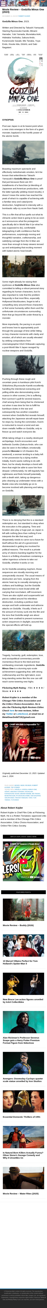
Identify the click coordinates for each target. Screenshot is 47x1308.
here (12, 710)
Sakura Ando (9, 798)
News (22, 785)
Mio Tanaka (36, 794)
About (28, 1266)
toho (30, 798)
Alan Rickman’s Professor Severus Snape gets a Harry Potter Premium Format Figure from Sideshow (21, 1040)
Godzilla (18, 789)
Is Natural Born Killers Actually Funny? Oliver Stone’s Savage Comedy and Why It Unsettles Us (23, 1155)
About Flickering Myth (28, 1269)
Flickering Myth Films (28, 1262)
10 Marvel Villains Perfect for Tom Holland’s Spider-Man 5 (20, 962)
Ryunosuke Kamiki (23, 796)
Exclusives (28, 1234)
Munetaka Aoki (10, 796)
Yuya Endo (15, 800)
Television (28, 1246)
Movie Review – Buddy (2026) (18, 925)
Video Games (28, 1254)
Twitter (9, 714)
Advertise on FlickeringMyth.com (28, 1273)
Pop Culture (28, 1238)
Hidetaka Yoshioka (17, 791)
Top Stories (15, 787)
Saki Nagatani (35, 796)
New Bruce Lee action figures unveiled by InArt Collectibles (23, 1000)
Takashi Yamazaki (21, 798)
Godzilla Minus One (29, 789)
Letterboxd (22, 714)
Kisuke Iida (29, 791)
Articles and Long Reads (28, 1227)
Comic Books (28, 1250)
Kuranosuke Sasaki (12, 794)
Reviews (28, 785)
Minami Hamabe (25, 794)
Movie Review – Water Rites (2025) (21, 1193)
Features (28, 1223)
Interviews (28, 1230)
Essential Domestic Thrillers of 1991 (21, 1117)
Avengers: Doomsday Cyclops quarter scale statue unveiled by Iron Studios (23, 1079)
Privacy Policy (12, 1299)
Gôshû (7, 791)
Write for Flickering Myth (28, 1277)
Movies (17, 785)
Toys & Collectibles (28, 1258)
